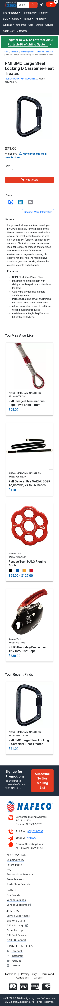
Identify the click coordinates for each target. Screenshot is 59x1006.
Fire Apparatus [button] (10, 12)
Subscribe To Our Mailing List (42, 780)
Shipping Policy (15, 860)
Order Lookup (15, 930)
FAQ (9, 869)
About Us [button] (8, 30)
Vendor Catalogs (16, 900)
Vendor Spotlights (17, 904)
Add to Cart (32, 179)
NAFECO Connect (16, 940)
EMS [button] (5, 18)
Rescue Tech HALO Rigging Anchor (27, 563)
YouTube (16, 960)
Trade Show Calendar (19, 884)
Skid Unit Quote (16, 920)
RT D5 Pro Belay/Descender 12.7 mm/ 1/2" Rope (27, 649)
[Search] (33, 5)
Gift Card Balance (16, 935)
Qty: (8, 165)
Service (49, 24)
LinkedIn (16, 965)
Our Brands (13, 895)
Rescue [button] (27, 18)
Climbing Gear (27, 52)
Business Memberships (20, 874)
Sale (30, 24)
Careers (38, 977)
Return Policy (14, 864)
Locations (10, 974)
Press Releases (15, 879)
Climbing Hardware (45, 52)
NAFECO (31, 837)
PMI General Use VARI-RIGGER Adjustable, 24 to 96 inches (29, 483)
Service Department (18, 915)
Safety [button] (15, 18)
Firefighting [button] (29, 12)
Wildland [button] (7, 24)
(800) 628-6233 (35, 831)
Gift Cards (22, 30)
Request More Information (38, 212)
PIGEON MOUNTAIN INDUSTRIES (21, 79)
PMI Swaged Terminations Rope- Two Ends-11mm (27, 403)
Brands (39, 24)
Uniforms (21, 24)
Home (5, 52)
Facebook (17, 951)
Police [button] (42, 12)
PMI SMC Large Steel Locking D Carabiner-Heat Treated (29, 742)
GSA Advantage (15, 925)
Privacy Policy (29, 974)
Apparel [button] (40, 18)
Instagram (17, 955)
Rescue (14, 52)
